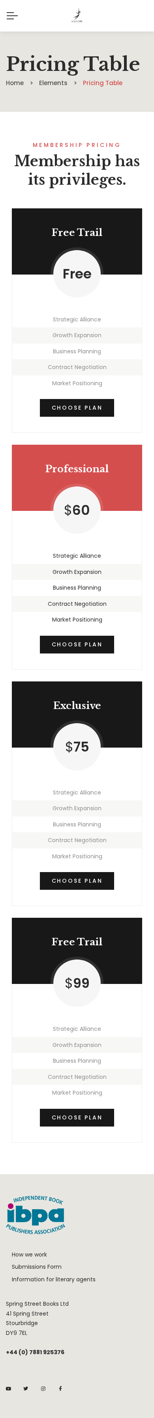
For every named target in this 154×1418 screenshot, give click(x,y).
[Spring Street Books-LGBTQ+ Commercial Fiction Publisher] (77, 15)
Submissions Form (37, 1267)
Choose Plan (77, 408)
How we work (29, 1254)
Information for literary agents (54, 1279)
